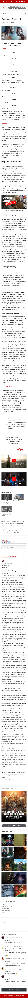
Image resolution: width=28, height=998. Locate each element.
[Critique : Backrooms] (20, 840)
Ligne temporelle (5, 908)
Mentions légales (19, 995)
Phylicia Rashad (10, 525)
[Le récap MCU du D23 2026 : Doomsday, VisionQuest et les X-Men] (20, 865)
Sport (22, 521)
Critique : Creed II (17, 500)
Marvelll (7, 958)
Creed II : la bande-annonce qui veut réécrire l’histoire (6, 502)
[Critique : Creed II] (18, 497)
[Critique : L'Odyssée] (20, 853)
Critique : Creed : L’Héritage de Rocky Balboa (6, 514)
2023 (4, 521)
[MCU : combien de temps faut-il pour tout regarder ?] (7, 853)
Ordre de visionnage (6, 910)
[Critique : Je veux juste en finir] (7, 865)
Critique (14, 521)
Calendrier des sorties (6, 906)
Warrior (3, 322)
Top (2, 914)
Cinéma (9, 521)
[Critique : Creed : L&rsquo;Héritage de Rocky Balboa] (6, 509)
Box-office (3, 904)
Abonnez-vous (14, 989)
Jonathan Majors (12, 523)
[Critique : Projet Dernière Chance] (20, 891)
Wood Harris (5, 528)
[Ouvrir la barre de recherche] (26, 13)
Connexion (16, 541)
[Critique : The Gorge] (20, 878)
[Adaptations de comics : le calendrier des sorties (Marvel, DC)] (7, 840)
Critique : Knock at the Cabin (11, 532)
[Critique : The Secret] (7, 891)
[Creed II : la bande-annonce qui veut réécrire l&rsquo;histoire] (6, 497)
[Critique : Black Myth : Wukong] (7, 878)
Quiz (2, 912)
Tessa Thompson (20, 525)
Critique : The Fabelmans (10, 530)
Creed (5, 523)
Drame (18, 521)
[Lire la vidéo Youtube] (14, 202)
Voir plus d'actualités (14, 825)
